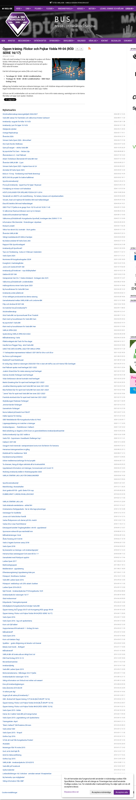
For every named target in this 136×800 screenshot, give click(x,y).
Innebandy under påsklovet (13, 293)
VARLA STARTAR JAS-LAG (13, 502)
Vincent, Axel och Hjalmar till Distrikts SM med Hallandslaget (26, 200)
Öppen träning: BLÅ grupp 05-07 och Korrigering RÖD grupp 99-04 (28, 610)
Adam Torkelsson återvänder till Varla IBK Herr (20, 159)
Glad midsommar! (9, 598)
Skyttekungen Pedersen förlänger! (16, 401)
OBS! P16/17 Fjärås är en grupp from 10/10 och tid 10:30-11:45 (26, 207)
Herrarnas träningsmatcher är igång (16, 449)
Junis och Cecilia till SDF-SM (13, 267)
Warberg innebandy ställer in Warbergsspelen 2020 (22, 472)
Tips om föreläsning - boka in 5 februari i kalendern (22, 252)
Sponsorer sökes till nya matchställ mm (18, 531)
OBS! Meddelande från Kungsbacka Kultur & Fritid (22, 420)
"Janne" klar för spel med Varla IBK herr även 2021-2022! (24, 394)
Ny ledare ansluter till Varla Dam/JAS (17, 241)
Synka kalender (8, 770)
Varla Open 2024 (9, 256)
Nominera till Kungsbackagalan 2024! (17, 259)
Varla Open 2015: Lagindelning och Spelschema (21, 718)
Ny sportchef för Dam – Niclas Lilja (16, 151)
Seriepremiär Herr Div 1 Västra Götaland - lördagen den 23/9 (25, 278)
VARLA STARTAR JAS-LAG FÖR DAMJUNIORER (21, 476)
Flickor (49, 9)
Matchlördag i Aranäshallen (13, 487)
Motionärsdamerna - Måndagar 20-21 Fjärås (19, 673)
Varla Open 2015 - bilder (12, 710)
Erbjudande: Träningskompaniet (15, 602)
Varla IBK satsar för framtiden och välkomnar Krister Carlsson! (26, 118)
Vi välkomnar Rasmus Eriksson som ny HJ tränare (21, 211)
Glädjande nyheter (9, 129)
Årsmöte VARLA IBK (10, 233)
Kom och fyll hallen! (10, 625)
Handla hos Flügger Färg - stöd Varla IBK (18, 345)
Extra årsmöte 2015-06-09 (12, 688)
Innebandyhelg (8, 666)
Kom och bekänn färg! (11, 639)
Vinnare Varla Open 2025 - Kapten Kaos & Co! (20, 166)
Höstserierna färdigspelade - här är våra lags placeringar (24, 509)
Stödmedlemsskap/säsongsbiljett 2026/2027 (20, 114)
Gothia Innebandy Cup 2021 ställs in (16, 435)
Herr (18, 9)
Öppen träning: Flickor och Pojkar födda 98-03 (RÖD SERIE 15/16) (27, 707)
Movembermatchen (10, 662)
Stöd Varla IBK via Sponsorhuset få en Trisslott (20, 315)
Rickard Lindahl (8, 226)
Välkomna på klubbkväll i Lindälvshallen (18, 282)
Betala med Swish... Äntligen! (14, 647)
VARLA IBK (8, 9)
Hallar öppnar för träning (12, 416)
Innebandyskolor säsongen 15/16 (15, 677)
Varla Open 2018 (9, 546)
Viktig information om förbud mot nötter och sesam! (23, 680)
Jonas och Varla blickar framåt (14, 516)
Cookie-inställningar (9, 792)
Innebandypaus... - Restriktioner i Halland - (19, 427)
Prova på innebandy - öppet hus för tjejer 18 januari (22, 185)
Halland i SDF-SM (9, 442)
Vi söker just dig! (9, 692)
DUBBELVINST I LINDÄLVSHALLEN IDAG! (18, 494)
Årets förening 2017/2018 (12, 539)
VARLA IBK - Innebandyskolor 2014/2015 (18, 762)
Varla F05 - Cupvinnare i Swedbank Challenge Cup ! (22, 438)
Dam (27, 9)
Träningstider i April (10, 721)
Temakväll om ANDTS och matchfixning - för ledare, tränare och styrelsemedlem (33, 196)
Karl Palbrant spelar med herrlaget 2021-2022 (20, 367)
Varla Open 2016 (9, 617)
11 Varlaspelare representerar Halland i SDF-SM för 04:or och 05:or (28, 353)
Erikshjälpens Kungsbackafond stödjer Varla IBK (21, 606)
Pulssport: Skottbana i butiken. (14, 576)
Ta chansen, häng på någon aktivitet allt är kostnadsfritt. (24, 464)
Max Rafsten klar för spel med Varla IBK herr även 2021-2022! (26, 390)
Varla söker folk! (9, 729)
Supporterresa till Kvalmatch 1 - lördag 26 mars (20, 628)
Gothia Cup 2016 (9, 736)
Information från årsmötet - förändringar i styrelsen (22, 222)
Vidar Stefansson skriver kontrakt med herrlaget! (21, 379)
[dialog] (97, 785)
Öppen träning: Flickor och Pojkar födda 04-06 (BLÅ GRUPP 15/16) (28, 703)
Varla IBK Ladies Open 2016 (13, 580)
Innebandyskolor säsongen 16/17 (15, 595)
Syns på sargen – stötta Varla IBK (15, 148)
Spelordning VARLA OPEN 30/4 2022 (17, 334)
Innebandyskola (65, 9)
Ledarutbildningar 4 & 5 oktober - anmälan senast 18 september (27, 774)
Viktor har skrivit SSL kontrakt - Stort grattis (19, 230)
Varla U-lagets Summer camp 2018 (16, 543)
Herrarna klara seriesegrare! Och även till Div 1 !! (21, 554)
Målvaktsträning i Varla (11, 338)
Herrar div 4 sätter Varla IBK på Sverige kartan (20, 714)
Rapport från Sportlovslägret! (14, 245)
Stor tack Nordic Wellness (13, 144)
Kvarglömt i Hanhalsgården (13, 263)
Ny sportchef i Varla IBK (12, 323)
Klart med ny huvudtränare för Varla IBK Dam (19, 319)
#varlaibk (6, 744)
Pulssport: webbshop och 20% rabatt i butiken (20, 584)
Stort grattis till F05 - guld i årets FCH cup (18, 490)
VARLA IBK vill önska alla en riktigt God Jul (19, 654)
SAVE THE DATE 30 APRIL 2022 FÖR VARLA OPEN (21, 349)
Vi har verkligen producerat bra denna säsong (20, 297)
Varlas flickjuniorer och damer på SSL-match (20, 520)
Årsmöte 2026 (8, 136)
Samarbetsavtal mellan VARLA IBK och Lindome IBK (22, 300)
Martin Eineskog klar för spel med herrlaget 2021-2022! (23, 382)
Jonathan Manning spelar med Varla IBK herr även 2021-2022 (26, 386)
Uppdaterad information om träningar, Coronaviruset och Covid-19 (28, 468)
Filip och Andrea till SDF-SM (13, 304)
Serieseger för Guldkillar (12, 513)
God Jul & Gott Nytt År (11, 751)
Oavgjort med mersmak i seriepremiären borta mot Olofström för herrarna (31, 446)
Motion (92, 9)
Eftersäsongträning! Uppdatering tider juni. (19, 572)
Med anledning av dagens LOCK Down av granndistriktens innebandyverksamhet (33, 431)
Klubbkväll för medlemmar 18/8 (15, 453)
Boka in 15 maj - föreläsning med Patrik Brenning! (21, 174)
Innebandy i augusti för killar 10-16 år (17, 122)
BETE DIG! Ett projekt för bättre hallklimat (18, 177)
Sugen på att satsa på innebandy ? (16, 695)
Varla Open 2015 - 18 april (12, 733)
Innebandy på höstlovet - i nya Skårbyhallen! (19, 271)
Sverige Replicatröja (10, 133)
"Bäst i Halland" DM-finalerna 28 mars (17, 725)
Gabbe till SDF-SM (10, 274)
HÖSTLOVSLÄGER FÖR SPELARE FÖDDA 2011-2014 (22, 192)
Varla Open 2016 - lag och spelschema (17, 621)
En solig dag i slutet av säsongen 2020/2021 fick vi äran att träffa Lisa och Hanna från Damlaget (39, 364)
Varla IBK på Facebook (11, 766)
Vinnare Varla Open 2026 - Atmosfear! (17, 140)
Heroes (80, 9)
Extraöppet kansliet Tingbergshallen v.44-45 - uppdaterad (24, 528)
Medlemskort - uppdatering (13, 569)
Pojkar (38, 9)
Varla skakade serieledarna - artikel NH (17, 505)
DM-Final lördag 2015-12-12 (13, 658)
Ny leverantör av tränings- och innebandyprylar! (20, 550)
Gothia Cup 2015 (9, 759)
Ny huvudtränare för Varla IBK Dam (16, 289)
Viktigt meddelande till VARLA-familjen (17, 237)
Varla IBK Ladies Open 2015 (13, 669)
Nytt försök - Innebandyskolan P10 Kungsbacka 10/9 (23, 591)
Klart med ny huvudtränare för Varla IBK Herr (19, 326)
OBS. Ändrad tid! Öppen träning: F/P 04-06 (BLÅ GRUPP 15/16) (26, 699)
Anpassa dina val (71, 792)
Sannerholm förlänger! (11, 408)
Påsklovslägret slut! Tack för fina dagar (17, 341)
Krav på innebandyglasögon (13, 684)
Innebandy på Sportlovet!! (12, 248)
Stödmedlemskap (9, 312)
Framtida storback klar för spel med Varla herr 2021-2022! (24, 397)
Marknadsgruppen (10, 565)
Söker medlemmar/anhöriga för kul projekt (19, 461)
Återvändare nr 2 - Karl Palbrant (14, 155)
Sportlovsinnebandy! (10, 181)
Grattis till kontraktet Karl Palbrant (15, 215)
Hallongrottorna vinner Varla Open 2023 (18, 285)
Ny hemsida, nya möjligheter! (14, 777)
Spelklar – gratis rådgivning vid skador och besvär (22, 643)
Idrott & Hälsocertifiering (12, 755)
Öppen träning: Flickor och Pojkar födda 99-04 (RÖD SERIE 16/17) (27, 613)
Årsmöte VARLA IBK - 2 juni (13, 163)
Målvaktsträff (8, 632)
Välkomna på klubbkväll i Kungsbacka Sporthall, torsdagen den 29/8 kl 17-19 (32, 218)
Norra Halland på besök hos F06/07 (16, 412)
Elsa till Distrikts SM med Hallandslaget (18, 204)
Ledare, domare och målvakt (112, 9)
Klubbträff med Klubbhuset (13, 360)
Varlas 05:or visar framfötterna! (14, 524)
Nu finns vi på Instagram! (12, 356)
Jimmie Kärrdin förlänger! (12, 405)
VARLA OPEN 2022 (10, 330)
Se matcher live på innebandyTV (15, 308)
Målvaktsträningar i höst (12, 535)
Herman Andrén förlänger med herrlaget (18, 375)
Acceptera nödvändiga (101, 792)
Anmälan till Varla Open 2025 (13, 170)
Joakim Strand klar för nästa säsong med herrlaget (22, 371)
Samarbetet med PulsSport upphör (16, 557)
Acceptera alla (122, 792)
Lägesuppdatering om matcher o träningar (19, 423)
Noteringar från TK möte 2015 (14, 748)
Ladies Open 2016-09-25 (12, 587)
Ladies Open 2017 (9, 561)
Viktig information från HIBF (13, 781)
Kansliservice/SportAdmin (13, 457)
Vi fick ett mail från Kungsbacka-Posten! (18, 740)
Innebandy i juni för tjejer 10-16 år (15, 125)
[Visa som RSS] (89, 49)
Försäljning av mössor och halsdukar (17, 189)
